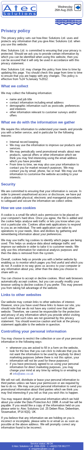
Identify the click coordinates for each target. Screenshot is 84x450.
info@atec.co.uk (23, 373)
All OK (50, 443)
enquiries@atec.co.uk (42, 448)
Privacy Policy (65, 20)
